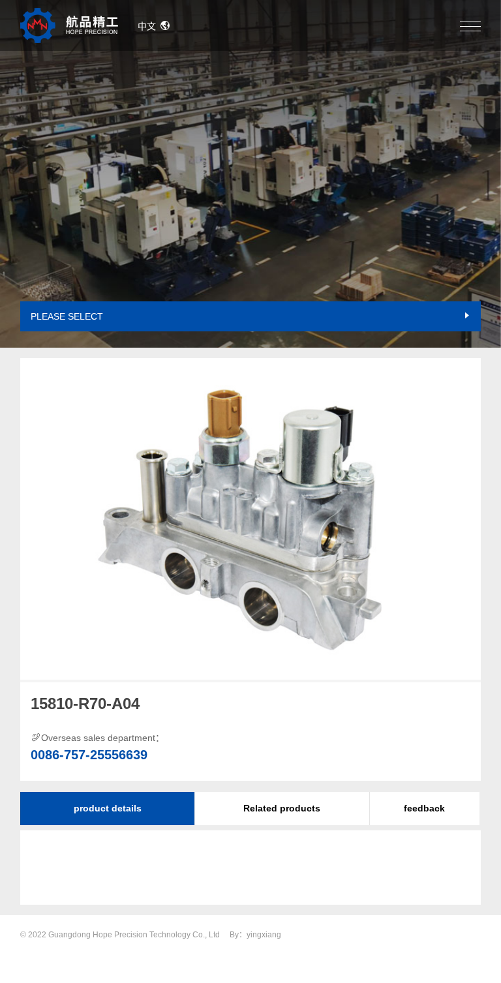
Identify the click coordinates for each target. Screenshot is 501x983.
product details (108, 808)
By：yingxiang (255, 934)
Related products (281, 808)
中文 (147, 26)
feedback (424, 808)
